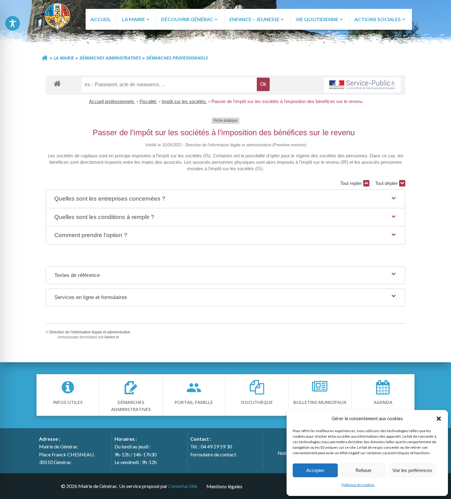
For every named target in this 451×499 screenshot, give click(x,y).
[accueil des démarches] (57, 83)
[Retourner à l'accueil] (44, 58)
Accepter (315, 470)
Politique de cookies (358, 484)
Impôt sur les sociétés (184, 101)
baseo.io (112, 337)
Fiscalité (148, 101)
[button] (439, 418)
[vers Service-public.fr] (362, 85)
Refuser (364, 470)
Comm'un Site (182, 486)
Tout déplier (387, 183)
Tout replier (351, 183)
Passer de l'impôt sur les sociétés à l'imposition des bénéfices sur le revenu (286, 101)
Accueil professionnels (112, 101)
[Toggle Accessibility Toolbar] (13, 23)
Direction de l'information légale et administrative (89, 332)
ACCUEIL (101, 19)
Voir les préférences (412, 470)
